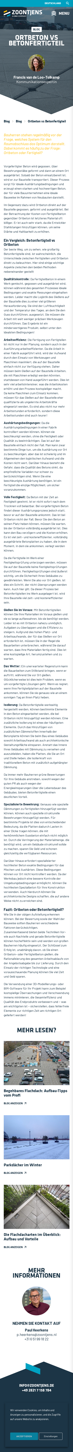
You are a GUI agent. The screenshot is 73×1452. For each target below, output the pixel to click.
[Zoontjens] (23, 13)
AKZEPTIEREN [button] (24, 1436)
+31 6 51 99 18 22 (36, 1339)
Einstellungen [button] (51, 1436)
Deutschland (53, 3)
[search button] (67, 3)
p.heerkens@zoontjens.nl (37, 1334)
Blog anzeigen (13, 1103)
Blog (7, 121)
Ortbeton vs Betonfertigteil (47, 121)
